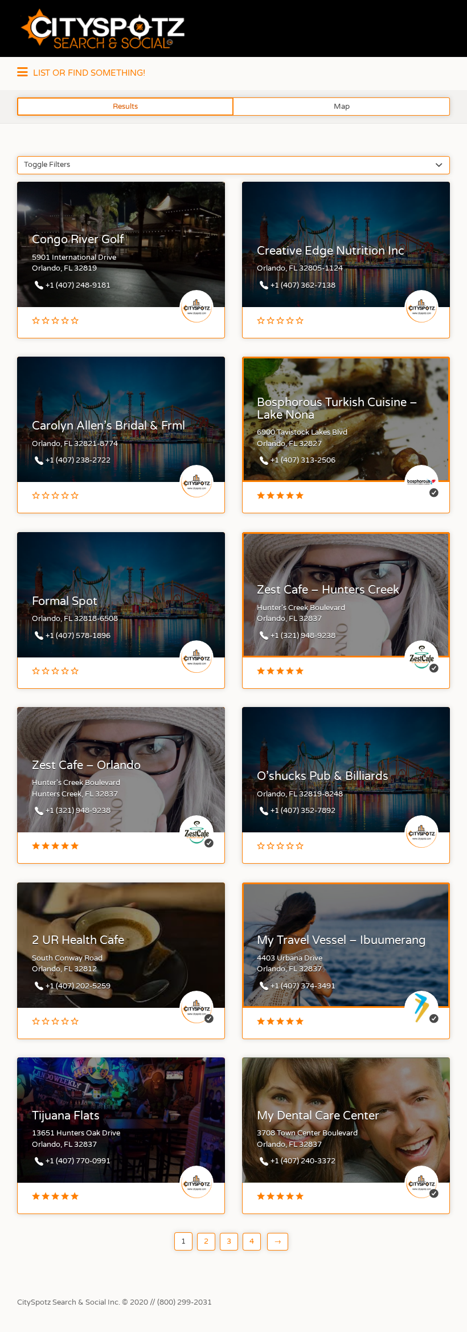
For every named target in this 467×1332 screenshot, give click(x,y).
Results (125, 106)
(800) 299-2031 (184, 1302)
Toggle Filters (47, 164)
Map (342, 106)
